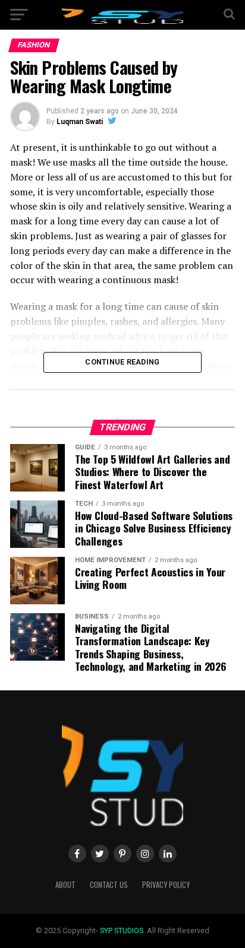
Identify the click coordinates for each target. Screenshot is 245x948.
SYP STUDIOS (121, 930)
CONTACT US (109, 884)
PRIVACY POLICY (166, 884)
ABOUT (65, 884)
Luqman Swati (79, 122)
